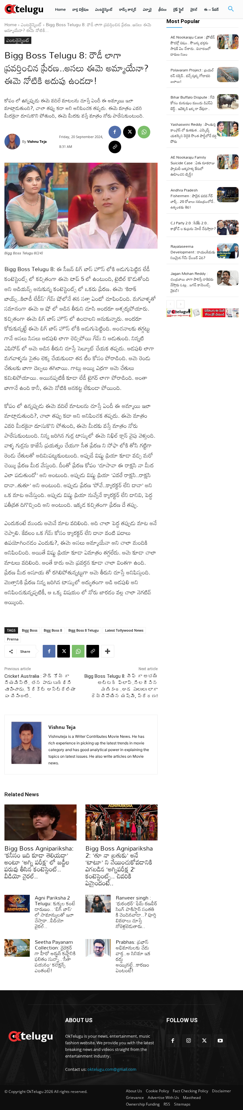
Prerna (12, 639)
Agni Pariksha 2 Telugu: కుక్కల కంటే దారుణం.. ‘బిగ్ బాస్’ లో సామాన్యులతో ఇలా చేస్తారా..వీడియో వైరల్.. (55, 912)
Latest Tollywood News (124, 630)
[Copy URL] (115, 147)
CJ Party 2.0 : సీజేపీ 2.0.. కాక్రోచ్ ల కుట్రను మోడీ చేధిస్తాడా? (193, 225)
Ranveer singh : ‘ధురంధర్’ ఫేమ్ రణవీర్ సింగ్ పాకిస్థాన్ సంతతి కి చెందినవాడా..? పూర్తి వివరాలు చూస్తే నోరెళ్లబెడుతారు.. (136, 912)
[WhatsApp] (144, 132)
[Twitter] (204, 1040)
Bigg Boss (29, 630)
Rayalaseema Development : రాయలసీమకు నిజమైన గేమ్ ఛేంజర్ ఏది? (193, 251)
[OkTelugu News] (30, 1035)
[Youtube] (220, 1040)
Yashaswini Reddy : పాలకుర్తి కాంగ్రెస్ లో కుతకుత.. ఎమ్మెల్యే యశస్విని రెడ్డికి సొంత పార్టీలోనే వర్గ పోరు (194, 132)
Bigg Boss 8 (53, 630)
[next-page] (180, 304)
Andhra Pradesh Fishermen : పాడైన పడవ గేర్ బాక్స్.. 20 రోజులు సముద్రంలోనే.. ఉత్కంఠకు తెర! (193, 198)
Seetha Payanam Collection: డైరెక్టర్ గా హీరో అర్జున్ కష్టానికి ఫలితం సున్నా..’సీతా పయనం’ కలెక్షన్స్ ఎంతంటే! (55, 956)
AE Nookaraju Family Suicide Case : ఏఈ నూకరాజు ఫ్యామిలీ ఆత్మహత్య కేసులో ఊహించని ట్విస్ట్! (193, 165)
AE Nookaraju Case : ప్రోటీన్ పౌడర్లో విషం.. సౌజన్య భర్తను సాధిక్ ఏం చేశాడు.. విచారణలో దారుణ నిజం (193, 45)
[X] (129, 132)
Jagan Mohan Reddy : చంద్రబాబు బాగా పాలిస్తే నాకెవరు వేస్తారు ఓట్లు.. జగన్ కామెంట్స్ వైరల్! (192, 282)
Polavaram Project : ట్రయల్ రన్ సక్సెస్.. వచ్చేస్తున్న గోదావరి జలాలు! (192, 75)
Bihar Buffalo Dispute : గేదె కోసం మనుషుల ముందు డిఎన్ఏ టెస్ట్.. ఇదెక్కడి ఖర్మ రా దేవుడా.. (193, 102)
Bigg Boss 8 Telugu (83, 630)
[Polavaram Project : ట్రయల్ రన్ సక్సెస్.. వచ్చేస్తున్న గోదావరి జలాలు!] (228, 74)
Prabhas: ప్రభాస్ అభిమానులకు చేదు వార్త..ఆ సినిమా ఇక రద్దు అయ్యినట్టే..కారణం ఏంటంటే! (133, 956)
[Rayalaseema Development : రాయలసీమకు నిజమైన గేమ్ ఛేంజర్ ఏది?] (228, 250)
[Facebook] (115, 132)
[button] (231, 9)
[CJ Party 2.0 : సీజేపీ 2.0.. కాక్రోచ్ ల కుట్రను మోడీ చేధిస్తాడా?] (228, 227)
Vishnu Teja (37, 141)
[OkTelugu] (23, 9)
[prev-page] (170, 304)
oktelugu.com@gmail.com (111, 1069)
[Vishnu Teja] (13, 141)
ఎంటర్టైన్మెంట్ (31, 24)
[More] (107, 651)
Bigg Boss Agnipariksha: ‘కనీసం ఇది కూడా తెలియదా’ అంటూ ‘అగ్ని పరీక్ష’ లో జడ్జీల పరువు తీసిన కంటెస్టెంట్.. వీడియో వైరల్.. (39, 862)
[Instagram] (188, 1040)
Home (10, 24)
